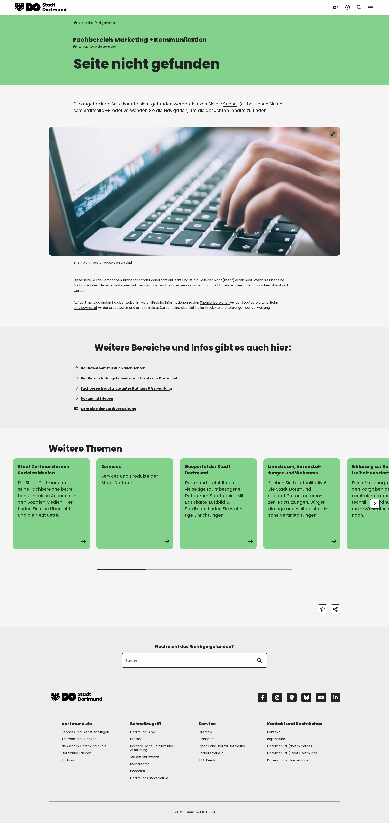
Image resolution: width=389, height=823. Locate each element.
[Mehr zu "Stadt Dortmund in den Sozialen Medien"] (51, 503)
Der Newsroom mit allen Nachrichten (113, 368)
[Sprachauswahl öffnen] (336, 7)
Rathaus (68, 760)
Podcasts (137, 771)
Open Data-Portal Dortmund (222, 746)
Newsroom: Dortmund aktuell (85, 746)
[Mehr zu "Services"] (134, 503)
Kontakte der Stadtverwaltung (108, 408)
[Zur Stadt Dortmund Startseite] (40, 7)
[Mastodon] (292, 697)
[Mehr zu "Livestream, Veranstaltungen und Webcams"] (301, 503)
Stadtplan (206, 739)
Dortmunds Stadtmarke (149, 778)
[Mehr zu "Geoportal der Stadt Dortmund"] (218, 503)
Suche (230, 104)
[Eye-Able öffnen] (348, 7)
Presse (135, 739)
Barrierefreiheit (211, 753)
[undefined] (375, 504)
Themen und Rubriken (79, 739)
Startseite (86, 23)
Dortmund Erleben (97, 398)
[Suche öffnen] (359, 7)
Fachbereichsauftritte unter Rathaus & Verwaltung (126, 388)
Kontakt (273, 732)
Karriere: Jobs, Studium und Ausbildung (151, 748)
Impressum (276, 739)
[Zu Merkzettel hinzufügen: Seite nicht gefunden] (322, 609)
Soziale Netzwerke (144, 757)
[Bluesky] (306, 697)
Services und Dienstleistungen (85, 732)
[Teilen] (335, 609)
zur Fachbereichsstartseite (97, 47)
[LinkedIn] (335, 697)
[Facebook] (262, 697)
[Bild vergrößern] (333, 134)
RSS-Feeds (207, 760)
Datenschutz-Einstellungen (288, 760)
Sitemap (205, 732)
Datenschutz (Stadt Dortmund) (292, 753)
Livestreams (139, 764)
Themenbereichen (215, 302)
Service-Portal (85, 307)
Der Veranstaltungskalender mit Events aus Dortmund (129, 378)
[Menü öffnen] (370, 7)
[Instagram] (277, 697)
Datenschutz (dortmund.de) (289, 746)
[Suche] (259, 660)
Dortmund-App (142, 732)
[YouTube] (321, 697)
